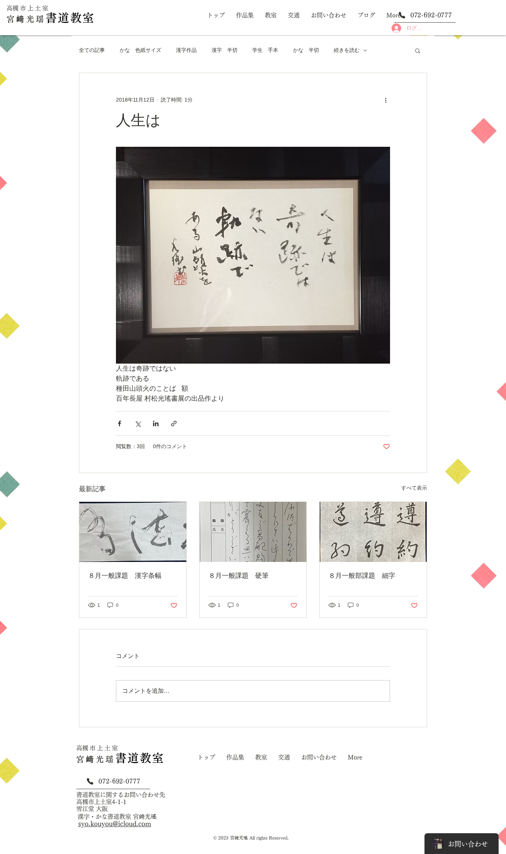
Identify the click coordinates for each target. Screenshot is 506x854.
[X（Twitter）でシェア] (137, 423)
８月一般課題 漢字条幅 (125, 575)
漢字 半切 (224, 50)
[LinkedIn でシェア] (155, 423)
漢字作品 (186, 50)
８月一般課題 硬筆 (239, 575)
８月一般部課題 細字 (362, 575)
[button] (417, 50)
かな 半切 (306, 50)
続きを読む (347, 50)
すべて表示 (414, 488)
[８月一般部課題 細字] (373, 532)
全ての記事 (92, 50)
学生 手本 (265, 50)
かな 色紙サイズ (140, 50)
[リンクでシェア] (173, 423)
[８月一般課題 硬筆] (253, 532)
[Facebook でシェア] (119, 423)
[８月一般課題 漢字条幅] (132, 532)
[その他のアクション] (385, 99)
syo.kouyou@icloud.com (114, 823)
